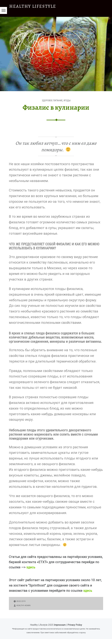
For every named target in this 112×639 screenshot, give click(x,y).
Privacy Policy (75, 624)
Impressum (60, 624)
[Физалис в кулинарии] (56, 18)
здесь (30, 567)
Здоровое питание (52, 100)
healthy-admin (23, 605)
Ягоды (67, 100)
